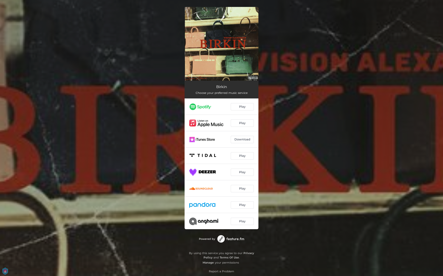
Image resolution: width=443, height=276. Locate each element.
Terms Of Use (229, 257)
